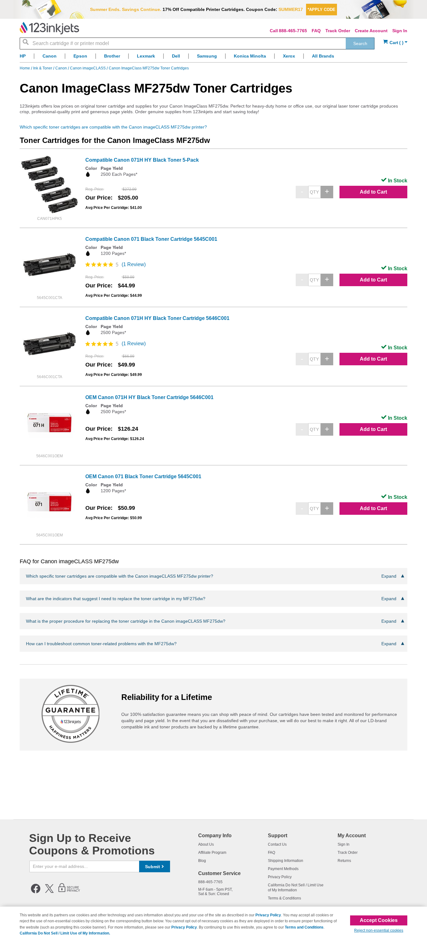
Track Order (337, 30)
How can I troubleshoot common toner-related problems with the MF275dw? (211, 643)
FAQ (316, 30)
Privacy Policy (280, 877)
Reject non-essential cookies (378, 930)
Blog (202, 860)
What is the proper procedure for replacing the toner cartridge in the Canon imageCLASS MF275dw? (211, 621)
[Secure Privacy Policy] (69, 892)
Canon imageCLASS (88, 68)
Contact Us (277, 844)
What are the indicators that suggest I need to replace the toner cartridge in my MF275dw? (211, 598)
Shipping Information (285, 860)
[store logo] (49, 28)
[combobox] (197, 43)
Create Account (371, 30)
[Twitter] (49, 892)
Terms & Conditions (284, 898)
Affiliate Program (212, 852)
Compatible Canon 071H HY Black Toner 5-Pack (142, 160)
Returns (344, 860)
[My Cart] (395, 43)
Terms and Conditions (304, 927)
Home (25, 68)
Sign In (399, 30)
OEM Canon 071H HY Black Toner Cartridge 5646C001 (149, 397)
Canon (61, 68)
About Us (206, 844)
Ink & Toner (43, 68)
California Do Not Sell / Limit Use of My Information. (65, 933)
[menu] (213, 58)
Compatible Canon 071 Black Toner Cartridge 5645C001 (151, 239)
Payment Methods (283, 869)
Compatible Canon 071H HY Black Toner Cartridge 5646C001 (157, 318)
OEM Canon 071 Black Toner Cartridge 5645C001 (143, 476)
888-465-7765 (293, 30)
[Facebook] (35, 892)
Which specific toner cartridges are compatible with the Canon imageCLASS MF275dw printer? (113, 126)
